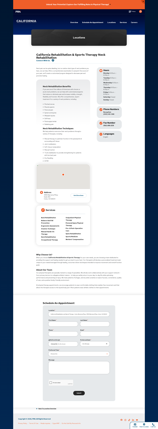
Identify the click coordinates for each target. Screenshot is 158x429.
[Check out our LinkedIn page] (133, 420)
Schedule (135, 426)
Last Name (83, 320)
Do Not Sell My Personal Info (71, 423)
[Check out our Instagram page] (125, 420)
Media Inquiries (45, 423)
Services (123, 22)
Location (51, 310)
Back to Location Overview (47, 409)
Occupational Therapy (49, 240)
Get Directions (78, 195)
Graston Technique (48, 229)
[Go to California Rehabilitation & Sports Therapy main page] (26, 21)
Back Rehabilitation (48, 218)
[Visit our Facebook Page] (53, 60)
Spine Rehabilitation (73, 234)
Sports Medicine (72, 237)
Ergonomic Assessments (50, 226)
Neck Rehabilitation (48, 237)
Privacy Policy (22, 423)
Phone (51, 330)
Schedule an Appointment (92, 22)
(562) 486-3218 (108, 125)
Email (82, 330)
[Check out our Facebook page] (121, 420)
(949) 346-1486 (108, 114)
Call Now (153, 426)
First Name (52, 320)
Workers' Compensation (75, 239)
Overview (74, 22)
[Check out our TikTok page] (129, 420)
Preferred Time (54, 350)
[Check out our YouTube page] (137, 420)
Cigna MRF (56, 423)
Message (51, 360)
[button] (140, 11)
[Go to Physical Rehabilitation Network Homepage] (20, 13)
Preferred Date (85, 340)
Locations (111, 22)
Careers (134, 22)
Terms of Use (33, 423)
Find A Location (144, 426)
